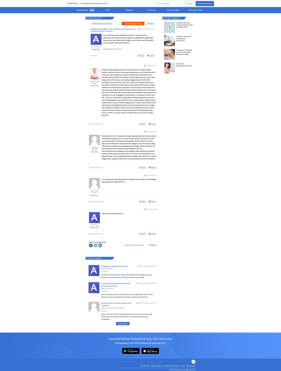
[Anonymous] (94, 217)
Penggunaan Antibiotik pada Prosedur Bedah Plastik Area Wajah (184, 52)
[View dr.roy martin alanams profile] (94, 183)
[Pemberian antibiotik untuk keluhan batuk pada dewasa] (93, 287)
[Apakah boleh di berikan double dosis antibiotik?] (93, 307)
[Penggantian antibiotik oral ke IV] (93, 270)
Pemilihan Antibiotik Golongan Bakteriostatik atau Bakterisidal (184, 25)
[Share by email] (100, 246)
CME (107, 10)
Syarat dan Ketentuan (171, 366)
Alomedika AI (82, 10)
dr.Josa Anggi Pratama (94, 82)
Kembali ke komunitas (102, 24)
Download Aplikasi (205, 3)
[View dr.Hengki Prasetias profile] (94, 140)
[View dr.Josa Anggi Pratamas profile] (94, 73)
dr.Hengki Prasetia (94, 148)
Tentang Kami (145, 366)
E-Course (151, 10)
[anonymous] (96, 39)
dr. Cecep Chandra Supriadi (114, 308)
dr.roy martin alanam (94, 191)
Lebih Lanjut (122, 323)
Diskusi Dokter (173, 10)
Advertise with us (157, 366)
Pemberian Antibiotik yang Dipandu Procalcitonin (183, 38)
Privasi (182, 366)
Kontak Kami (190, 366)
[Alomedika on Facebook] (157, 362)
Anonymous (96, 46)
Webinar (129, 10)
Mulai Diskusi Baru (134, 24)
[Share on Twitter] (96, 246)
